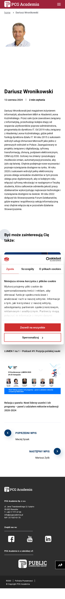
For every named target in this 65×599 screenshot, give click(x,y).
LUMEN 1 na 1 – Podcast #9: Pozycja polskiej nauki (32, 351)
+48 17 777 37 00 (14, 512)
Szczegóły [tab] (27, 268)
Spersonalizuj (30, 337)
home (7, 12)
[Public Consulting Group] (32, 567)
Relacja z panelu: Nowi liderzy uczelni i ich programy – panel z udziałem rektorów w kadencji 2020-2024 (31, 406)
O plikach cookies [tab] (50, 268)
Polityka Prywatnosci (24, 580)
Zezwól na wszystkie (32, 327)
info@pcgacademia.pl (13, 514)
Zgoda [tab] (10, 268)
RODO (8, 580)
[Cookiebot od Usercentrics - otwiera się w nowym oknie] (46, 259)
